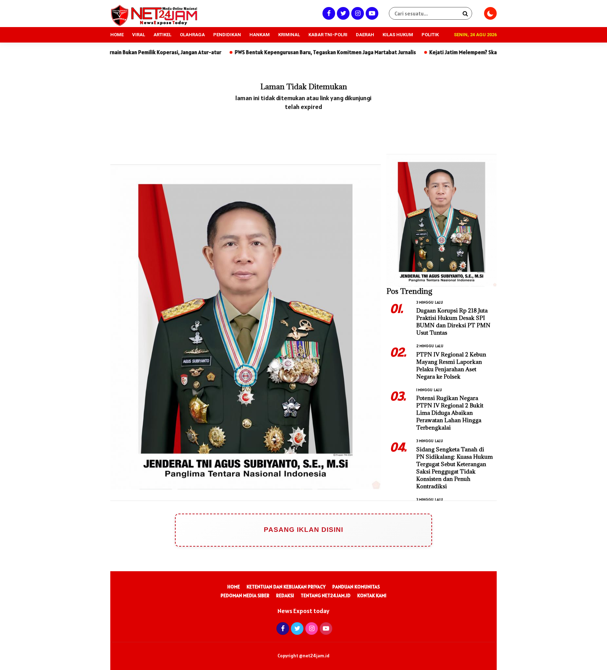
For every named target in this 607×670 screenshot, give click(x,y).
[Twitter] (342, 13)
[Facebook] (328, 13)
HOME (117, 34)
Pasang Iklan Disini (303, 529)
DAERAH (365, 34)
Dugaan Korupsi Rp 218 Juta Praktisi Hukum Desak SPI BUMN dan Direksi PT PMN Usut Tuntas (453, 321)
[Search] (465, 13)
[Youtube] (371, 13)
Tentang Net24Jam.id (326, 595)
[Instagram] (357, 13)
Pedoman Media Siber (245, 595)
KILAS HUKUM (398, 34)
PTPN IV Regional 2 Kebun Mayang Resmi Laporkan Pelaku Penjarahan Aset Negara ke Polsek (451, 365)
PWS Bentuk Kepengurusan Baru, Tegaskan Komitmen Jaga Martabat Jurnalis (292, 52)
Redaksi (285, 595)
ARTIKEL (162, 34)
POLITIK (430, 34)
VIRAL (138, 34)
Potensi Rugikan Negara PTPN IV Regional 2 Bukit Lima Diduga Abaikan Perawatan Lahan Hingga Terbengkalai (449, 412)
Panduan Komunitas (356, 587)
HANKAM (259, 34)
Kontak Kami (371, 595)
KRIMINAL (289, 34)
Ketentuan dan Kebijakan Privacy (286, 587)
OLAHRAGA (192, 34)
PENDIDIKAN (227, 34)
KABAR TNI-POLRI (327, 34)
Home (233, 587)
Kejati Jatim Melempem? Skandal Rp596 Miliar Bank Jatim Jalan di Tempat (483, 52)
